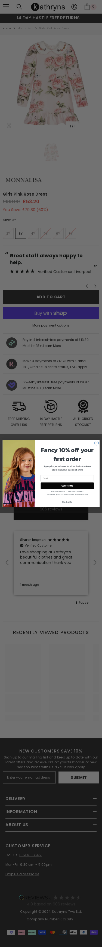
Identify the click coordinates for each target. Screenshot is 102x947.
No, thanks (67, 501)
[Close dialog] (96, 443)
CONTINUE (67, 486)
